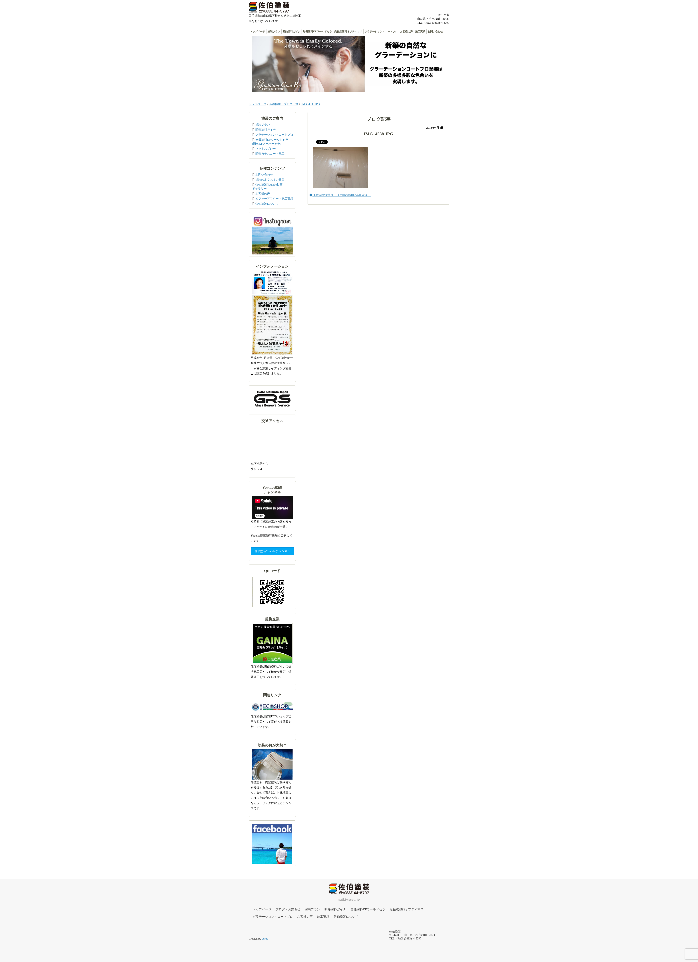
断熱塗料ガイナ (291, 31)
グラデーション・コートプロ (381, 31)
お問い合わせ (435, 31)
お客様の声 (406, 31)
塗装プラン (274, 31)
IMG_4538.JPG (310, 104)
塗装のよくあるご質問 (269, 179)
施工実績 (420, 31)
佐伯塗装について (267, 203)
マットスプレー (265, 148)
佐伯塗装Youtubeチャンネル (272, 551)
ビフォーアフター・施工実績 (274, 198)
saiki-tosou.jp (349, 899)
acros (265, 938)
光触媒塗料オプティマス (348, 31)
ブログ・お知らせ (288, 909)
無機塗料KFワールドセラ (317, 31)
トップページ (257, 31)
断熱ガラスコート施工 (269, 153)
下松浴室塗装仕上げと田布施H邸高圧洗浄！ (341, 195)
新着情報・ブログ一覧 (283, 104)
